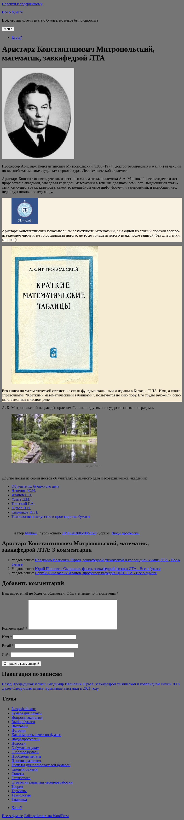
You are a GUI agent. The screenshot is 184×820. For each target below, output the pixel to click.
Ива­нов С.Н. (22, 495)
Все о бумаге (12, 12)
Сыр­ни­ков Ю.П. (25, 512)
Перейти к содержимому (22, 4)
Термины (19, 791)
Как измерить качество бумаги (36, 735)
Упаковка (19, 799)
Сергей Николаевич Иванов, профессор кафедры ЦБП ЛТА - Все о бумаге (96, 573)
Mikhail (31, 533)
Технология (21, 795)
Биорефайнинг (24, 709)
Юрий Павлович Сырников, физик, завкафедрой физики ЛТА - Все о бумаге (98, 569)
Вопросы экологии (27, 717)
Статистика (21, 778)
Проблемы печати (26, 756)
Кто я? (17, 37)
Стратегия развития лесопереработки (42, 782)
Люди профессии (125, 533)
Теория (17, 786)
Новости (19, 743)
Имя (7, 637)
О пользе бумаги (25, 752)
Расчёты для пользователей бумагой (41, 765)
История (18, 730)
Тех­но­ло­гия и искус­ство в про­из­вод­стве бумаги (51, 517)
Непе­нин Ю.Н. (24, 491)
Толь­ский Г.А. (23, 504)
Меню (8, 29)
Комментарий (14, 628)
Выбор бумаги (23, 722)
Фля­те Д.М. (21, 499)
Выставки (20, 726)
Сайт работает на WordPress (46, 816)
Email (8, 646)
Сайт (6, 654)
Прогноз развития (26, 761)
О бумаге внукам (25, 748)
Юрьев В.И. (21, 508)
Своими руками (25, 769)
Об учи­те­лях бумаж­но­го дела (35, 486)
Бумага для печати (27, 713)
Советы (18, 774)
